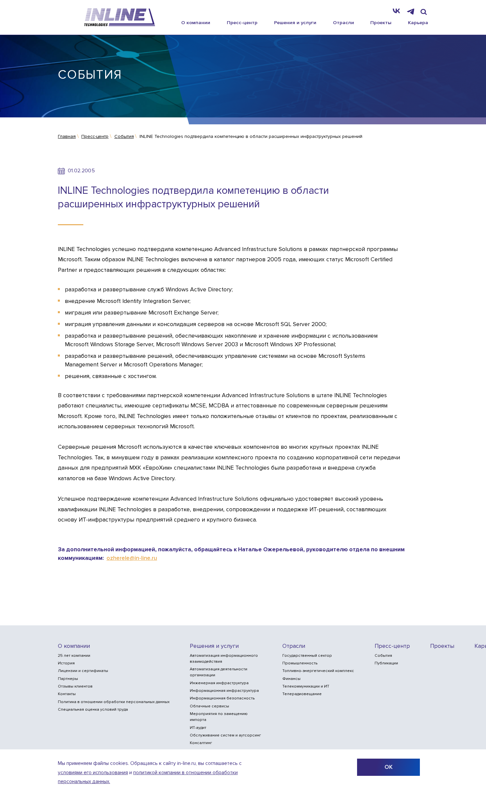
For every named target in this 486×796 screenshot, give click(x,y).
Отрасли (343, 22)
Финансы (291, 678)
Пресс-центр (242, 22)
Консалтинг (201, 742)
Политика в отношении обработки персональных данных (114, 701)
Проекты (380, 22)
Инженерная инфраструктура (219, 683)
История (66, 663)
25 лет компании (74, 655)
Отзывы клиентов (75, 686)
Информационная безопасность (222, 698)
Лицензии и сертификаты (83, 670)
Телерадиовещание (302, 693)
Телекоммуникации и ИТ (305, 686)
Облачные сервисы (209, 706)
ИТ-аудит (198, 727)
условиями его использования (93, 773)
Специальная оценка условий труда (93, 709)
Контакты (67, 693)
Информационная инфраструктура (224, 690)
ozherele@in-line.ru (131, 558)
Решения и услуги (295, 22)
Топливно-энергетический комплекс (318, 670)
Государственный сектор (307, 655)
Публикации (386, 663)
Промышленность (299, 663)
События (383, 655)
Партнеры (68, 678)
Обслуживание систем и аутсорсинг (225, 735)
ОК (388, 767)
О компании (195, 22)
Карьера (418, 22)
